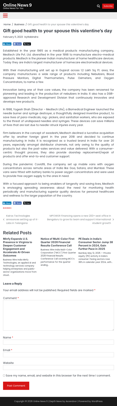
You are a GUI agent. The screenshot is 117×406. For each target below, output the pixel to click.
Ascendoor (71, 401)
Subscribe (108, 6)
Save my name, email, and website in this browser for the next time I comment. (58, 375)
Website (8, 363)
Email (7, 350)
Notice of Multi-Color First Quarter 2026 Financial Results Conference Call (57, 242)
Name (8, 337)
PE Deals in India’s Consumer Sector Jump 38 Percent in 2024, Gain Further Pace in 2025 (95, 243)
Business (7, 208)
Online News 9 (17, 4)
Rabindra (32, 37)
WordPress (97, 401)
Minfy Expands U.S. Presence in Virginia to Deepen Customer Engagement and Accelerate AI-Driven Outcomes (17, 247)
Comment (11, 298)
